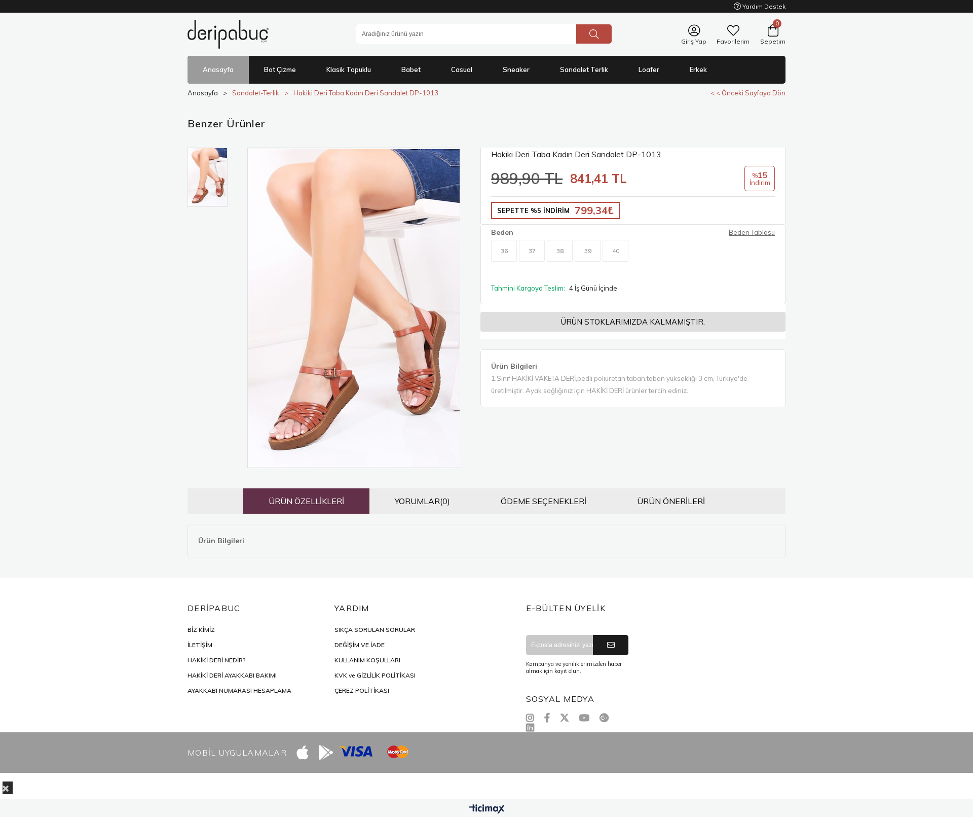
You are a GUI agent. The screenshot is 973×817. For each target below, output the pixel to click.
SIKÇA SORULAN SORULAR (374, 629)
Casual (461, 69)
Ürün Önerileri (671, 501)
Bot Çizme (280, 69)
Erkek (698, 69)
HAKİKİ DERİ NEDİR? (217, 660)
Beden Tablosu (752, 232)
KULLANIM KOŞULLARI (367, 660)
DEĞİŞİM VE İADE (359, 645)
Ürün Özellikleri (306, 501)
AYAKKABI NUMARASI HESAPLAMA (239, 690)
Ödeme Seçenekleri (543, 501)
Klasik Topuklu (348, 69)
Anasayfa (218, 69)
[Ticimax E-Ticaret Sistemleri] (487, 809)
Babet (411, 69)
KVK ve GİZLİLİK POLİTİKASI (375, 675)
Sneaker (516, 69)
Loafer (649, 69)
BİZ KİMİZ (201, 629)
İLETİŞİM (200, 645)
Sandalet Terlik (584, 69)
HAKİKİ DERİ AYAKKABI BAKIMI (232, 675)
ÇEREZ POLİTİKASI (361, 690)
